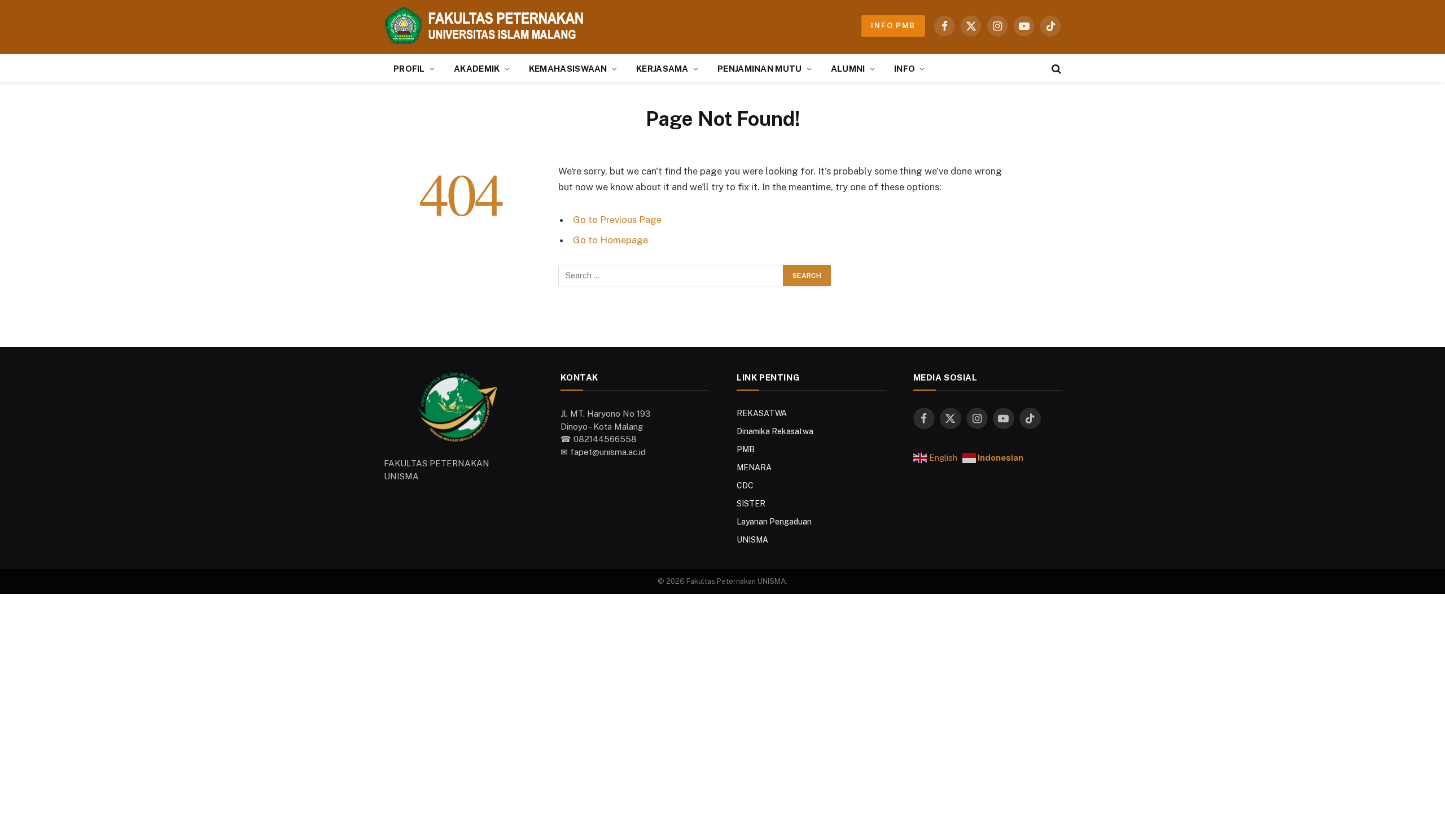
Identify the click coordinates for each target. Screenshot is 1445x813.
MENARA (754, 467)
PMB (746, 449)
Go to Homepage (610, 240)
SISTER (751, 503)
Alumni (848, 68)
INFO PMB (893, 25)
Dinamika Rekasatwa (775, 431)
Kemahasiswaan (568, 68)
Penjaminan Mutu (759, 68)
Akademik (477, 68)
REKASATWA (762, 413)
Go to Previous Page (617, 219)
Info (904, 68)
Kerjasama (662, 68)
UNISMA (752, 539)
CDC (745, 485)
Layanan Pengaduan (774, 521)
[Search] (1055, 68)
